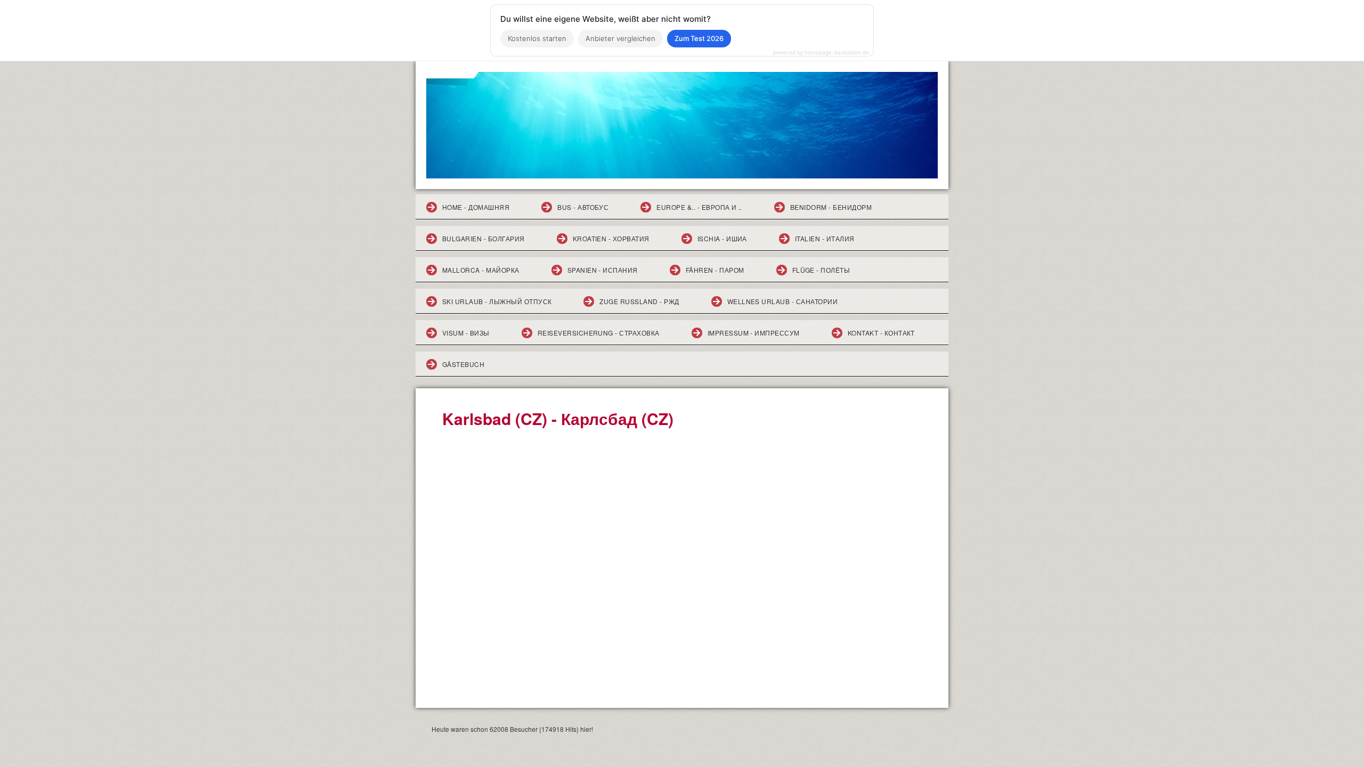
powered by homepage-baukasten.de (821, 52)
